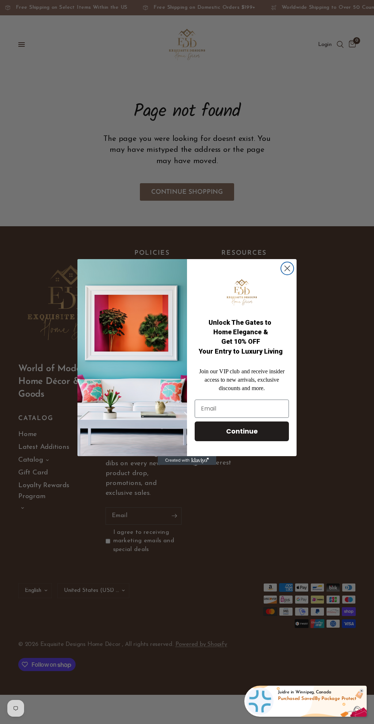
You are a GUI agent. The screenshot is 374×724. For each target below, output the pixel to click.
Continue (242, 431)
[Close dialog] (287, 268)
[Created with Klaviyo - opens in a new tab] (187, 460)
